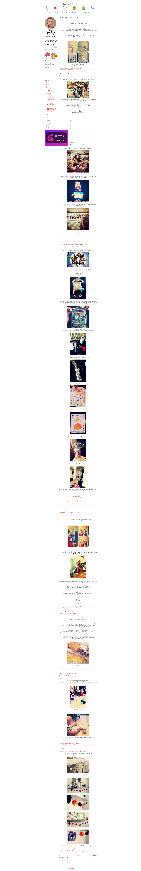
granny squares (72, 851)
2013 (47, 84)
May (47, 117)
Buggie (65, 607)
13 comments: (77, 743)
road (74, 744)
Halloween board (91, 250)
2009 (47, 127)
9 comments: (77, 236)
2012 (47, 85)
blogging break (64, 69)
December (48, 88)
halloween (76, 851)
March (48, 120)
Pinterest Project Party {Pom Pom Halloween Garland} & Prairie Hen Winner (74, 751)
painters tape (71, 744)
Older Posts (95, 855)
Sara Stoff (73, 863)
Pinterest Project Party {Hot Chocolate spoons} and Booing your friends (73, 244)
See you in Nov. (62, 20)
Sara (72, 845)
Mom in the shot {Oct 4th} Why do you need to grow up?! (70, 512)
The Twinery (79, 330)
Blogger (72, 868)
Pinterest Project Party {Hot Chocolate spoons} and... (51, 99)
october (68, 69)
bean (62, 607)
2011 (47, 87)
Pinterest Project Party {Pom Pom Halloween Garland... (51, 109)
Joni (90, 846)
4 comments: (77, 504)
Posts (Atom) (65, 857)
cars (62, 744)
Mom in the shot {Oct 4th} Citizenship (51, 97)
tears (77, 607)
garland (69, 851)
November (48, 90)
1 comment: (76, 850)
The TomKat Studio (78, 495)
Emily (61, 110)
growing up (68, 607)
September (48, 111)
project (81, 754)
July (47, 114)
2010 (47, 125)
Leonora (60, 78)
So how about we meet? (63, 76)
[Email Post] (81, 68)
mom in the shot (74, 607)
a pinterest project (64, 851)
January (48, 123)
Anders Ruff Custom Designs (78, 496)
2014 (47, 82)
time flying (71, 69)
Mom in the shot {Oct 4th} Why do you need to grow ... (52, 101)
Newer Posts (61, 855)
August (48, 112)
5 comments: (77, 68)
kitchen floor (67, 744)
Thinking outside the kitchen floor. (66, 675)
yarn (84, 851)
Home (78, 855)
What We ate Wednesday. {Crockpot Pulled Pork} (69, 613)
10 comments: (76, 134)
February (48, 122)
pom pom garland (81, 851)
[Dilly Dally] (56, 145)
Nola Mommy (78, 497)
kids (70, 607)
